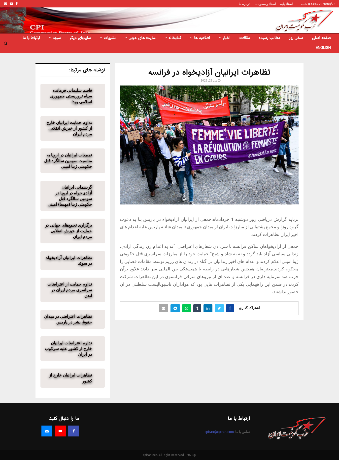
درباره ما (244, 3)
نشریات (110, 38)
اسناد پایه (286, 3)
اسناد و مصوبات (265, 3)
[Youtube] (60, 431)
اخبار (226, 38)
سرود (57, 38)
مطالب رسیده (269, 38)
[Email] (46, 431)
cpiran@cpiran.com (219, 432)
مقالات (244, 38)
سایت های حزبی (142, 38)
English (323, 48)
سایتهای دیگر (80, 38)
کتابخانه (175, 38)
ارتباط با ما (31, 38)
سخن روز (296, 38)
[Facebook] (73, 431)
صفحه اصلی (321, 38)
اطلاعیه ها (202, 38)
